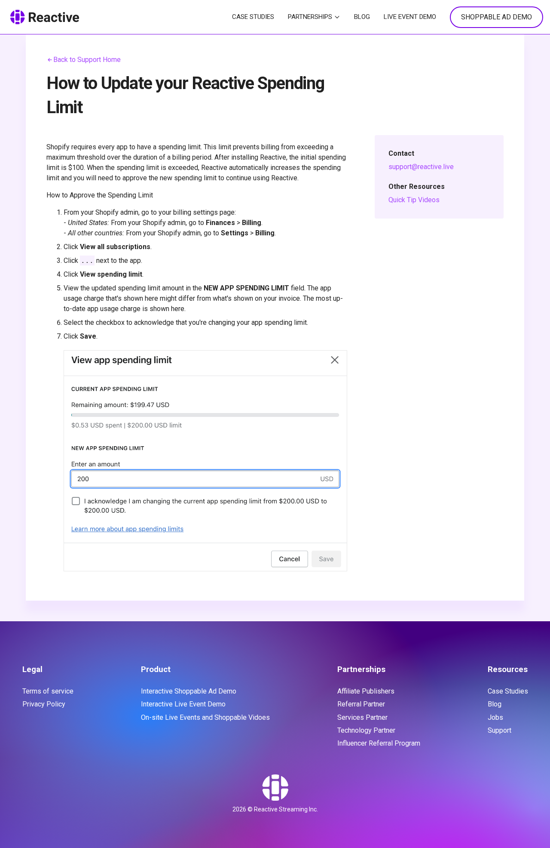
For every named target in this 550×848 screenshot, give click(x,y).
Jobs (495, 717)
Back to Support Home (87, 60)
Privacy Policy (43, 704)
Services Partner (362, 717)
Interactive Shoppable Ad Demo (188, 691)
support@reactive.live (421, 167)
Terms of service (47, 691)
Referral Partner (361, 704)
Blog (362, 17)
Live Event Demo (410, 17)
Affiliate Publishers (365, 691)
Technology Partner (366, 730)
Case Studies (253, 17)
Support (499, 730)
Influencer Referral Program (378, 743)
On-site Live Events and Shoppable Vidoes (205, 717)
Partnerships (310, 17)
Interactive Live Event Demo (183, 704)
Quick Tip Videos (414, 200)
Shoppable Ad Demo (496, 17)
